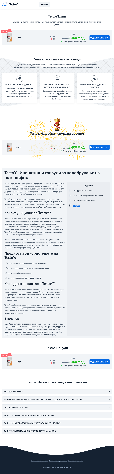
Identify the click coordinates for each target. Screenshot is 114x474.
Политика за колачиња (39, 461)
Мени (45, 4)
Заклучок (76, 206)
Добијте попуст (100, 38)
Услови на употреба (75, 461)
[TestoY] (9, 38)
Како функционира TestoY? (83, 190)
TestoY (18, 37)
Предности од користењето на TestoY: (88, 196)
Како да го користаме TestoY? (84, 201)
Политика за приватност (58, 461)
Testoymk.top (67, 467)
